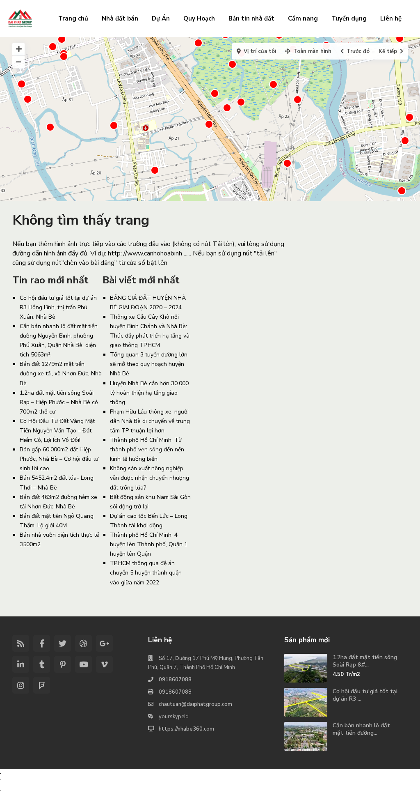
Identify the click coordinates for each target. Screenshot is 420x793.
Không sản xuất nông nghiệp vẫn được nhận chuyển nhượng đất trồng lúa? (149, 477)
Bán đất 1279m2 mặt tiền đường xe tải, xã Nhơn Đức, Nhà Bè (61, 373)
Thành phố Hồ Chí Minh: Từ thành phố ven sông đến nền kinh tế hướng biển (147, 449)
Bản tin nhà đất (251, 18)
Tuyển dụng (349, 18)
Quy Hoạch (199, 18)
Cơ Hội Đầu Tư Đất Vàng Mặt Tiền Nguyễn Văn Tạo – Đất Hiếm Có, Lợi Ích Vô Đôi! (57, 430)
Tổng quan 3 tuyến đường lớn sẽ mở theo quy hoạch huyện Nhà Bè (148, 364)
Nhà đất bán (120, 18)
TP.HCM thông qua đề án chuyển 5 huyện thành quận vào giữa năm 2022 (146, 572)
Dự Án (161, 18)
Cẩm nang (303, 18)
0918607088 (175, 679)
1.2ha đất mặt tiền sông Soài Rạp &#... (365, 661)
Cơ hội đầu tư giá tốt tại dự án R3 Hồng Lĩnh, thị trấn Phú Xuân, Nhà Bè (58, 307)
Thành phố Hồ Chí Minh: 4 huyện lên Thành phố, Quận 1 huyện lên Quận (148, 544)
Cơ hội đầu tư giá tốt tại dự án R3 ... (365, 695)
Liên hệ (391, 18)
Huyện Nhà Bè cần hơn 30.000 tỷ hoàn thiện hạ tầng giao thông (149, 392)
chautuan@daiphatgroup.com (195, 704)
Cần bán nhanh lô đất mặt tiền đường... (361, 729)
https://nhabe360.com (186, 729)
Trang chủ (73, 18)
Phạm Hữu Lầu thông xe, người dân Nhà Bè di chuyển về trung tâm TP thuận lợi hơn (150, 421)
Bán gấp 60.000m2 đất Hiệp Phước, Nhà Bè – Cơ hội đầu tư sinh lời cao (59, 459)
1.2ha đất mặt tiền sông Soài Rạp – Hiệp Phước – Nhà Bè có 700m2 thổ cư (59, 402)
